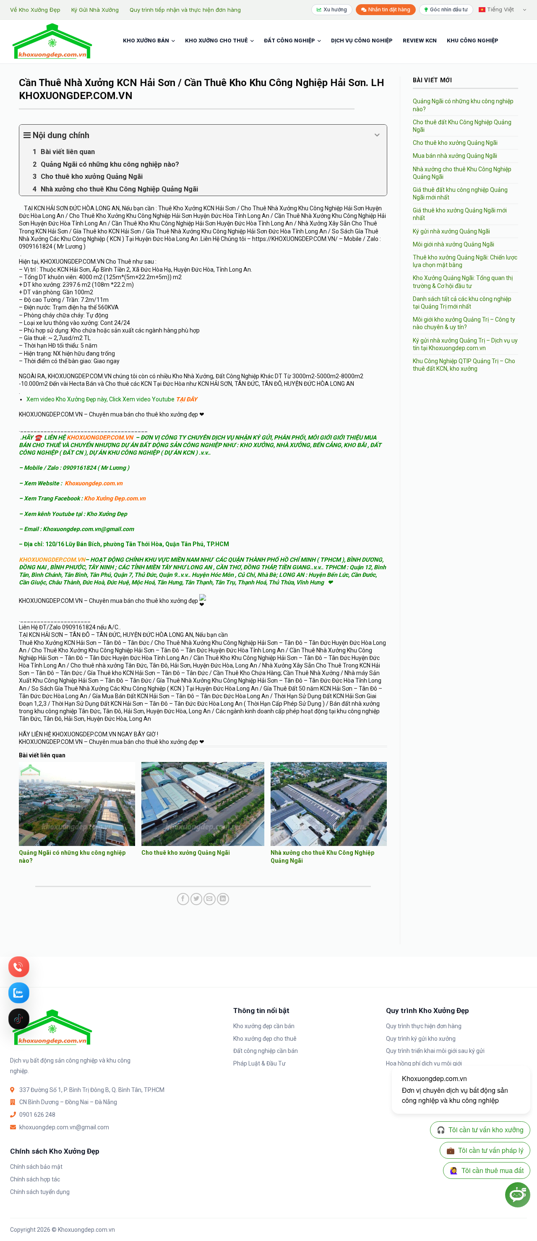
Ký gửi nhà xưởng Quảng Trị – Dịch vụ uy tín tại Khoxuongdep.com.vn (465, 344)
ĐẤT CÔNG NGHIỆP (289, 40)
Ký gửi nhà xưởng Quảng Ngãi (451, 231)
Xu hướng (335, 9)
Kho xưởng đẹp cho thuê (265, 1038)
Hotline (19, 967)
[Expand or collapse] (377, 135)
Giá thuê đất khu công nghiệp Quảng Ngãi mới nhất (460, 193)
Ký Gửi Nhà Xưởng (95, 9)
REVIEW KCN (420, 40)
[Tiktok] (18, 1018)
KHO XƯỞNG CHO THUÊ (216, 40)
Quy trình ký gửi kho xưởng (421, 1038)
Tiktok (19, 1019)
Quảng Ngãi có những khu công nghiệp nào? (463, 105)
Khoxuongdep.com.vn (94, 483)
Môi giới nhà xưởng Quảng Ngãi (453, 244)
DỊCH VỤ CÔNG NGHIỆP (362, 40)
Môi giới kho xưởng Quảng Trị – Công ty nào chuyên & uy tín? (464, 323)
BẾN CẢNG (327, 445)
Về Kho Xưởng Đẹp (35, 9)
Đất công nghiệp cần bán (265, 1050)
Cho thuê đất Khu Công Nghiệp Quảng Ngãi (462, 126)
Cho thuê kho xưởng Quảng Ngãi (185, 852)
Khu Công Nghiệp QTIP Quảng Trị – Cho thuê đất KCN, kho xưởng (464, 365)
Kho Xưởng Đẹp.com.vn (115, 498)
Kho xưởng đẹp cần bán (264, 1026)
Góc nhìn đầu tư (449, 9)
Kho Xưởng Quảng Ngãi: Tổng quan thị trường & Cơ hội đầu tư (463, 282)
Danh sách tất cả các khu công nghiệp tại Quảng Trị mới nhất (462, 303)
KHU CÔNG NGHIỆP (472, 40)
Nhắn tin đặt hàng (389, 9)
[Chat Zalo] (18, 992)
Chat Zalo (19, 993)
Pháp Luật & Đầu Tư (259, 1063)
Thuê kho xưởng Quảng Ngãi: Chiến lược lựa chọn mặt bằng (465, 261)
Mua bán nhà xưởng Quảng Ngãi (455, 155)
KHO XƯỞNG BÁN (146, 40)
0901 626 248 (37, 1114)
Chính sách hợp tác (35, 1179)
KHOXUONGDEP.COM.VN (100, 437)
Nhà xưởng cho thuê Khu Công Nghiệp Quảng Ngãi (462, 173)
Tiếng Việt (499, 9)
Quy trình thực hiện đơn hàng (423, 1026)
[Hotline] (18, 966)
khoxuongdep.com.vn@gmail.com (64, 1127)
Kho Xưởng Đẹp (106, 514)
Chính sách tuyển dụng (40, 1192)
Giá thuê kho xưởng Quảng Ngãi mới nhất (460, 214)
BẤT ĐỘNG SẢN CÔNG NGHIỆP (180, 445)
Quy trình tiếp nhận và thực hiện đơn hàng (185, 9)
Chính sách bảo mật (36, 1166)
